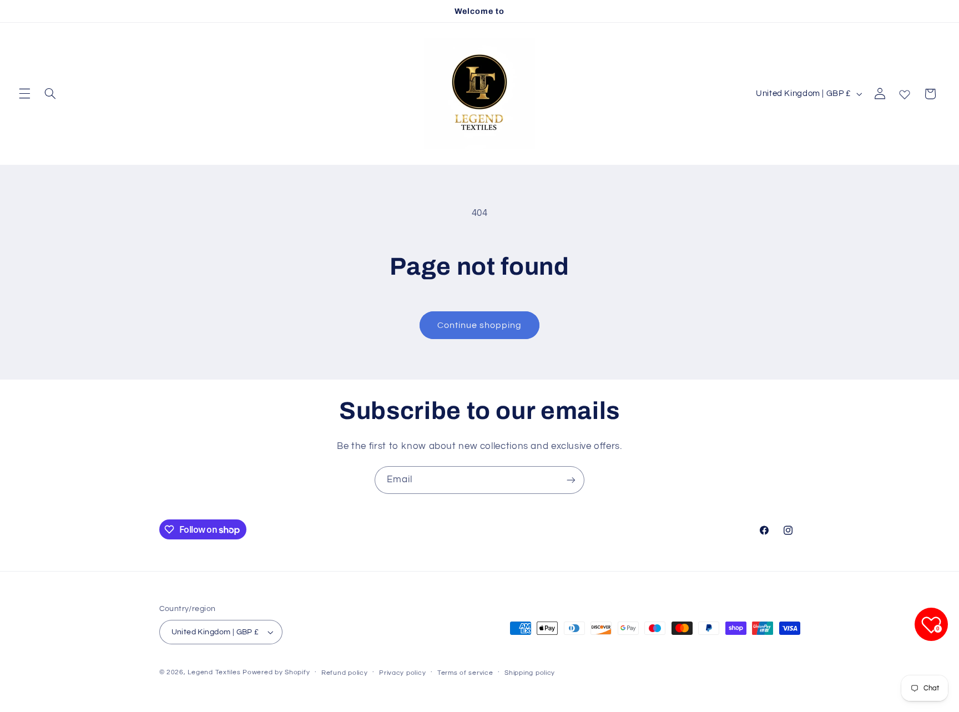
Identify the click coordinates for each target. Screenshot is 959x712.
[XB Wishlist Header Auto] (904, 92)
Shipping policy (529, 673)
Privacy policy (402, 673)
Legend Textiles (214, 672)
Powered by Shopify (276, 672)
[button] (24, 94)
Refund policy (344, 673)
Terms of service (465, 673)
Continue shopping (479, 325)
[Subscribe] (571, 479)
